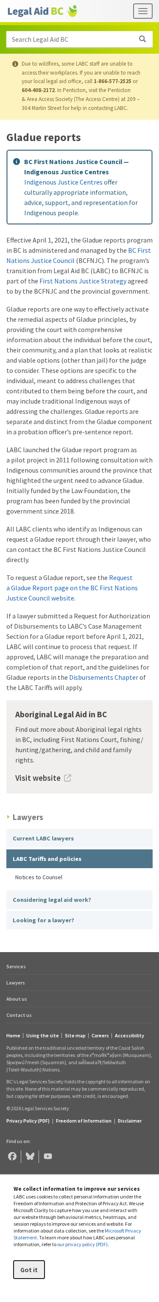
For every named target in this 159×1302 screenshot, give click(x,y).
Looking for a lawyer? (43, 920)
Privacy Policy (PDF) (28, 1120)
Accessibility (129, 1035)
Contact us (19, 1015)
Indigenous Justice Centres (63, 182)
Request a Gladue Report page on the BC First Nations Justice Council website (72, 587)
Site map (75, 1035)
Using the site (42, 1035)
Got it (29, 1269)
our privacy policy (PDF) (82, 1244)
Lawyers (15, 982)
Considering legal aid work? (52, 900)
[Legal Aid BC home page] (42, 11)
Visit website (38, 778)
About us (16, 999)
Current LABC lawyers (43, 838)
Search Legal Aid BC (40, 39)
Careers (100, 1035)
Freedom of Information (84, 1120)
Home (13, 1035)
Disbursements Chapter (103, 677)
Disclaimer (130, 1120)
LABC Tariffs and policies (47, 859)
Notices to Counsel (38, 877)
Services (16, 966)
